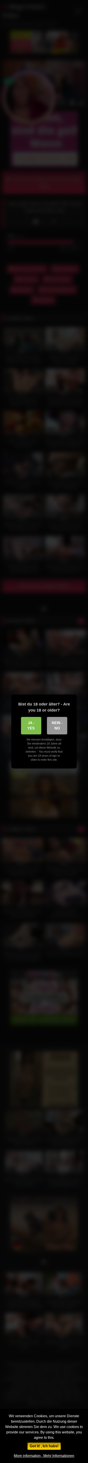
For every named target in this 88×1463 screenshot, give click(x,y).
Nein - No (57, 725)
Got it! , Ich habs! (44, 1446)
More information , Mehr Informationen (44, 1456)
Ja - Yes (31, 725)
